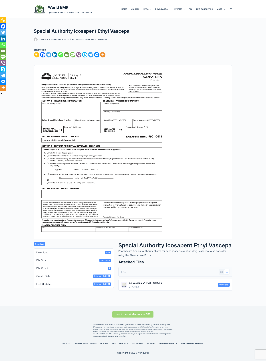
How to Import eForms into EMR (132, 314)
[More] (102, 54)
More (219, 9)
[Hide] (1, 93)
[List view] (226, 271)
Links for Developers (192, 343)
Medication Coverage (96, 39)
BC (73, 39)
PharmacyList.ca (168, 343)
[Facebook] (42, 54)
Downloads (161, 9)
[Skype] (84, 54)
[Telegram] (90, 54)
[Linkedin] (54, 54)
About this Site (120, 343)
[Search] (231, 9)
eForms (178, 9)
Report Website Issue (86, 343)
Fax (190, 9)
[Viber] (78, 54)
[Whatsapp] (60, 54)
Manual (135, 9)
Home (124, 9)
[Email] (66, 54)
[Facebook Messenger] (96, 54)
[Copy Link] (36, 54)
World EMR (58, 7)
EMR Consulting (204, 9)
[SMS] (72, 54)
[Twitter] (48, 54)
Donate (104, 343)
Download (39, 244)
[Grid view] (221, 271)
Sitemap (151, 343)
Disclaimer (137, 343)
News (146, 9)
